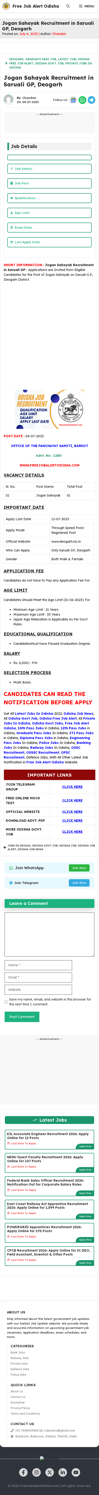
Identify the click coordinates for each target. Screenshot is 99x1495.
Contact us (18, 1397)
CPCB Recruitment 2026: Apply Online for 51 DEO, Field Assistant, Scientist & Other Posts (48, 1252)
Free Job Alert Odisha (35, 6)
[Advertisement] (49, 337)
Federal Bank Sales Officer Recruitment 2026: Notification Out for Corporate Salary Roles (45, 1182)
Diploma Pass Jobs (36, 738)
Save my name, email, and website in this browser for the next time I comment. (50, 1001)
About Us (17, 1391)
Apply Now (85, 1146)
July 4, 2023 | (29, 34)
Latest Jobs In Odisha (34, 713)
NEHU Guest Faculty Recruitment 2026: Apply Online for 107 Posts (45, 1159)
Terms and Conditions (25, 1413)
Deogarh (16, 59)
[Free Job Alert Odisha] (6, 6)
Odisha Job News (78, 713)
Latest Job (67, 59)
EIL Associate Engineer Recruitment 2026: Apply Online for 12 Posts (48, 1136)
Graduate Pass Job (40, 59)
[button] (68, 6)
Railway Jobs (41, 748)
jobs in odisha (19, 845)
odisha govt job (45, 845)
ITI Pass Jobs (81, 733)
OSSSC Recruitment (42, 752)
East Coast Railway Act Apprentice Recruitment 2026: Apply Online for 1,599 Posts (47, 1206)
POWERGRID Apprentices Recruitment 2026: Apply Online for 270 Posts (44, 1229)
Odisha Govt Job (49, 63)
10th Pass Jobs (31, 728)
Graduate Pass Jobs (33, 733)
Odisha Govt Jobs (47, 723)
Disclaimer (18, 1402)
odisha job (67, 845)
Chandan (59, 34)
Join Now (79, 868)
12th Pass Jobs (73, 728)
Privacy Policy (20, 1408)
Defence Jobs (37, 757)
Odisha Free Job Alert (58, 718)
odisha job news (30, 849)
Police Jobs (49, 743)
